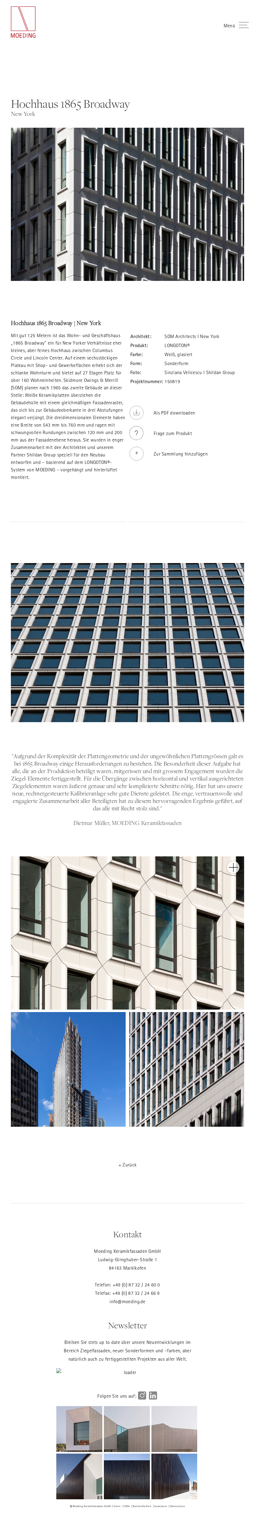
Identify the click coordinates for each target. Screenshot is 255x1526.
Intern (117, 1506)
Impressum (160, 1506)
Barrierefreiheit (142, 1506)
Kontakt (127, 1234)
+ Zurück (127, 1164)
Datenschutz (177, 1506)
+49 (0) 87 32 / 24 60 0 (136, 1284)
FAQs (127, 1506)
